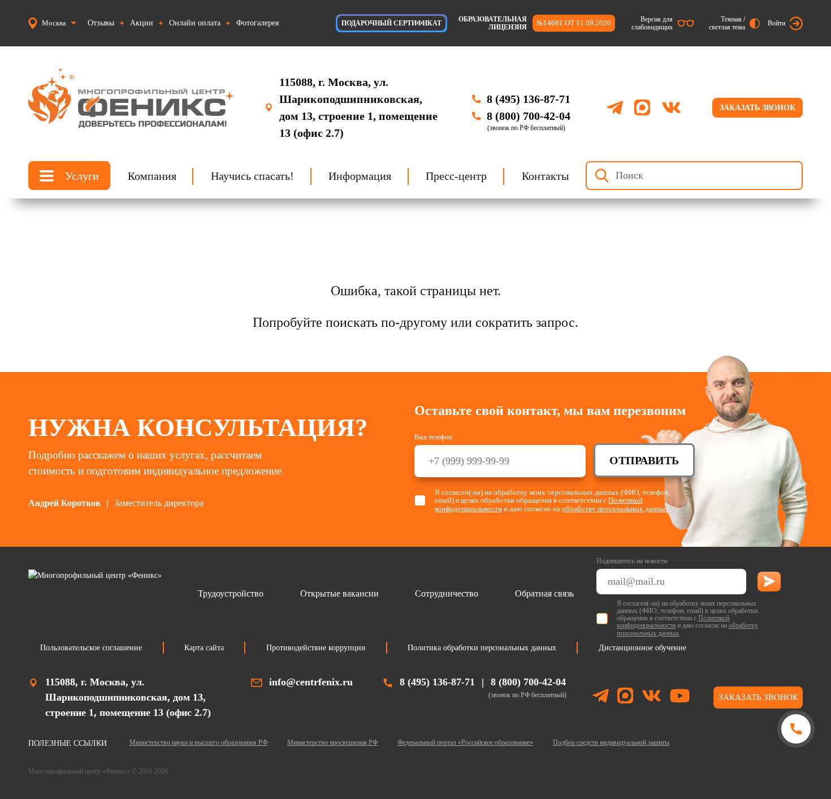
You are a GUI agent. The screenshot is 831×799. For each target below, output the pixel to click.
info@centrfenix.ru (311, 682)
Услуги (82, 176)
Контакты (545, 176)
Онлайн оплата (194, 23)
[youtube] (680, 697)
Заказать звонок (757, 107)
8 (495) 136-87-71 (528, 99)
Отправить (644, 460)
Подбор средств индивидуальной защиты (611, 742)
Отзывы (101, 23)
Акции (141, 23)
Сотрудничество (446, 593)
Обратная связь (544, 593)
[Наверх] (795, 772)
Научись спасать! (252, 176)
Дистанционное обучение (642, 647)
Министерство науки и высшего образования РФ (198, 742)
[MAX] (642, 107)
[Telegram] (615, 108)
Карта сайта (204, 647)
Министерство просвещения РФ (332, 742)
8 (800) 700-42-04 (528, 116)
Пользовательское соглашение (91, 647)
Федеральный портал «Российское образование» (465, 742)
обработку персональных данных (615, 508)
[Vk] (671, 107)
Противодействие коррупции (316, 647)
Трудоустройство (230, 593)
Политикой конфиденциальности (673, 621)
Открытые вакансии (339, 593)
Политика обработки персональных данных (482, 647)
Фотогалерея (257, 23)
